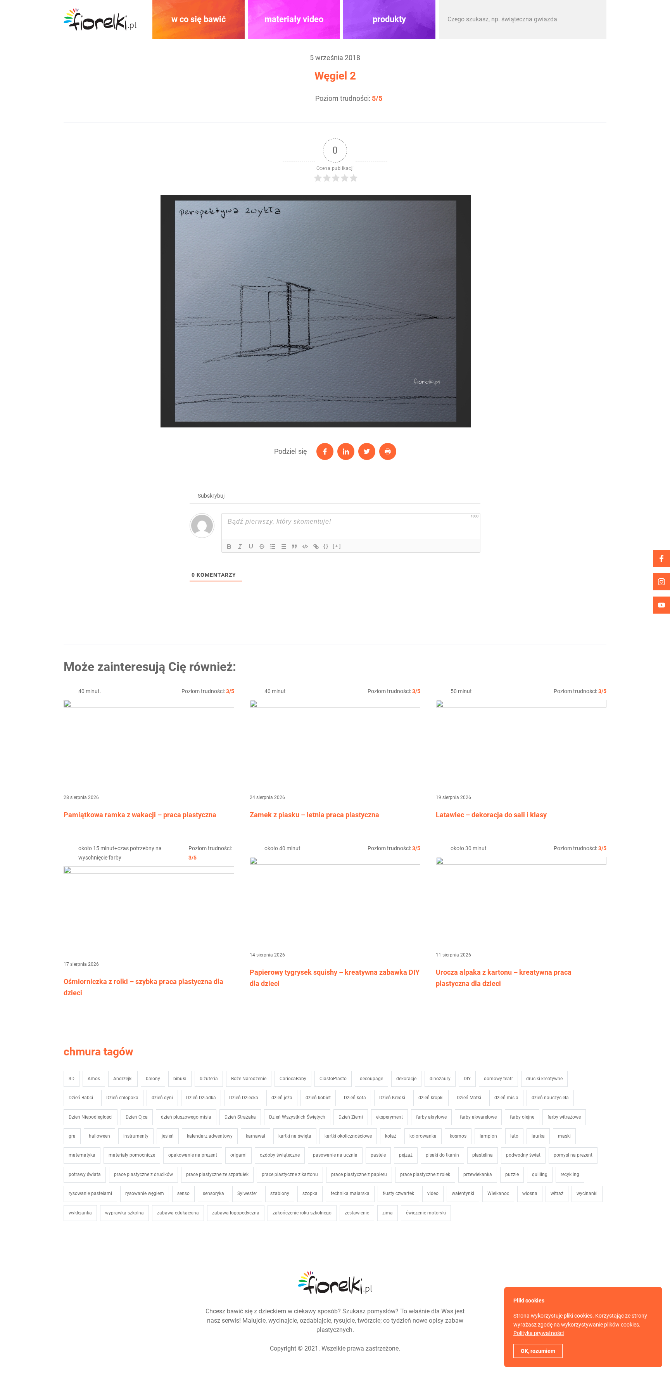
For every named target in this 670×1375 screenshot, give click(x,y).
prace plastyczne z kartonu (290, 1174)
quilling (539, 1174)
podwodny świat (523, 1155)
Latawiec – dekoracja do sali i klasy (491, 815)
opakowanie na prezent (192, 1155)
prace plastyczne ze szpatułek (217, 1174)
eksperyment (389, 1117)
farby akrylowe (431, 1117)
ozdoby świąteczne (280, 1155)
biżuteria (209, 1078)
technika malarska (350, 1193)
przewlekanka (477, 1174)
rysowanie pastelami (90, 1193)
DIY (467, 1078)
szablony (279, 1193)
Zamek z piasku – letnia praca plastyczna (314, 815)
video (433, 1193)
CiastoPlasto (333, 1078)
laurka (538, 1136)
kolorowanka (423, 1136)
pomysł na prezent (573, 1155)
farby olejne (522, 1117)
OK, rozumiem (538, 1351)
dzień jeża (281, 1097)
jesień (168, 1136)
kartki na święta (294, 1136)
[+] (337, 546)
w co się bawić (198, 19)
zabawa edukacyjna (178, 1213)
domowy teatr (498, 1078)
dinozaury (440, 1078)
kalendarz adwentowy (210, 1136)
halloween (99, 1136)
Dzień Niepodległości (90, 1117)
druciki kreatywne (544, 1078)
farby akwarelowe (478, 1117)
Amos (94, 1078)
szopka (310, 1193)
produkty (389, 19)
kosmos (458, 1136)
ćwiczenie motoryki (426, 1213)
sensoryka (213, 1193)
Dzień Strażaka (240, 1117)
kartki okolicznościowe (348, 1136)
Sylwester (247, 1193)
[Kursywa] (240, 546)
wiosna (529, 1193)
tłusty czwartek (398, 1193)
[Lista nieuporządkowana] (283, 546)
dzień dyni (162, 1097)
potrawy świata (85, 1174)
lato (514, 1136)
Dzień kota (355, 1097)
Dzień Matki (469, 1097)
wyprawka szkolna (124, 1213)
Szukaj (592, 19)
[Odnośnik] (316, 546)
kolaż (390, 1136)
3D (71, 1078)
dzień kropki (431, 1097)
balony (153, 1078)
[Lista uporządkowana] (272, 546)
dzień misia (506, 1097)
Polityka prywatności (538, 1333)
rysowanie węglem (144, 1193)
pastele (378, 1155)
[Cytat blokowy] (294, 546)
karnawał (255, 1136)
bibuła (179, 1078)
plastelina (482, 1155)
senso (183, 1193)
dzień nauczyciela (550, 1097)
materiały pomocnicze (132, 1155)
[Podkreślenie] (250, 546)
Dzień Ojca (137, 1117)
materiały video (293, 19)
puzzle (512, 1174)
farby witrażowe (564, 1117)
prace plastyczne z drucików (143, 1174)
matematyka (82, 1155)
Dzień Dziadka (201, 1097)
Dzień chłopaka (122, 1097)
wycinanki (587, 1193)
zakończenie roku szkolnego (302, 1213)
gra (72, 1136)
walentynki (463, 1193)
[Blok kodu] (305, 546)
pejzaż (406, 1155)
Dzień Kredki (392, 1097)
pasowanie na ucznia (335, 1155)
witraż (557, 1193)
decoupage (371, 1078)
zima (387, 1213)
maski (564, 1136)
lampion (488, 1136)
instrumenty (136, 1136)
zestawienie (357, 1213)
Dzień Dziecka (243, 1097)
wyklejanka (80, 1213)
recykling (570, 1174)
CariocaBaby (293, 1078)
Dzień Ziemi (350, 1117)
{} (326, 546)
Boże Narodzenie (248, 1078)
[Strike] (261, 546)
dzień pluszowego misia (186, 1117)
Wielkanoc (498, 1193)
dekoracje (406, 1078)
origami (238, 1155)
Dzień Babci (81, 1097)
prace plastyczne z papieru (359, 1174)
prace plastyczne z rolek (425, 1174)
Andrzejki (123, 1078)
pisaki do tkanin (442, 1155)
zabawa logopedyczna (235, 1213)
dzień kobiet (318, 1097)
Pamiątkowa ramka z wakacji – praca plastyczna (140, 815)
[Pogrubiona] (229, 546)
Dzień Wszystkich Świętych (297, 1117)
